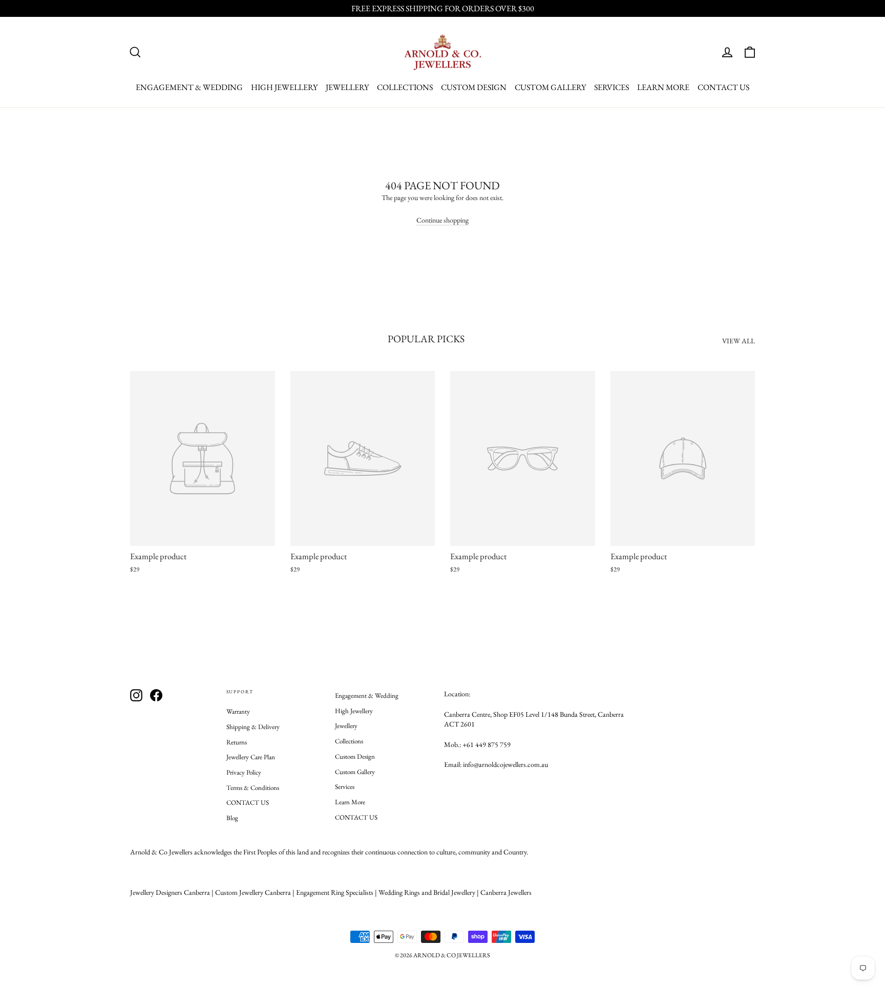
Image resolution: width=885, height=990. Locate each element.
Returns (236, 742)
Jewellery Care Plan (250, 757)
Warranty (238, 711)
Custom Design (474, 87)
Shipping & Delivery (253, 726)
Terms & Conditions (252, 787)
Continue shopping (442, 220)
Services (611, 87)
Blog (232, 817)
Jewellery (347, 87)
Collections (405, 87)
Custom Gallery (550, 87)
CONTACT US (723, 87)
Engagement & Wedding (189, 87)
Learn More (663, 87)
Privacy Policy (243, 772)
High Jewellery (284, 87)
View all (738, 340)
